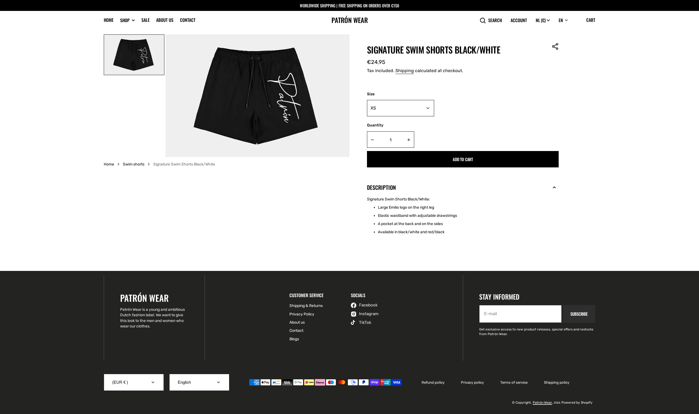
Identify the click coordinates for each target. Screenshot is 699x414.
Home (109, 20)
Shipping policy (556, 382)
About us (164, 20)
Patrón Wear (542, 402)
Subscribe (579, 314)
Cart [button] (590, 20)
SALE (145, 20)
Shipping (404, 70)
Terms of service (514, 382)
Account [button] (519, 20)
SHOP (124, 20)
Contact (188, 20)
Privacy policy (472, 382)
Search (495, 20)
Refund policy (433, 382)
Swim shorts (133, 164)
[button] (555, 46)
